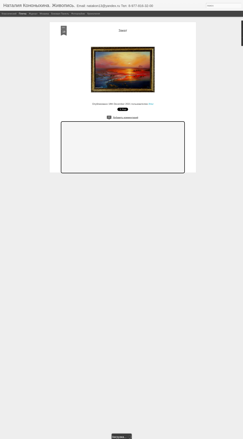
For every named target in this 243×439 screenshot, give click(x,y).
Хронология (93, 13)
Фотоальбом (78, 13)
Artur (151, 104)
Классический (9, 13)
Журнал (33, 13)
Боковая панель (60, 13)
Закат (123, 30)
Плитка (22, 13)
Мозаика (44, 13)
